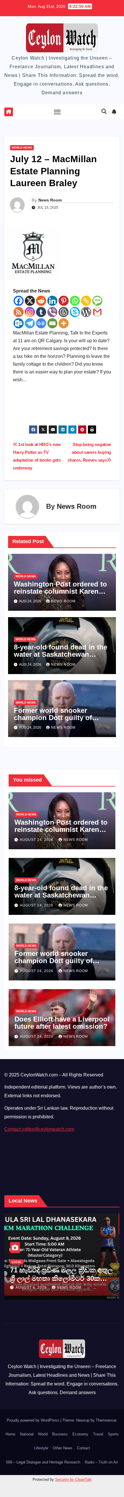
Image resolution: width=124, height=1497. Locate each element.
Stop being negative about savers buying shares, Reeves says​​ (89, 452)
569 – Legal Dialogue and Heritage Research (43, 1462)
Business (60, 1434)
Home (10, 1434)
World (43, 1434)
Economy (80, 1434)
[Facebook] (19, 301)
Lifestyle (41, 1448)
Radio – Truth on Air (101, 1462)
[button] (104, 111)
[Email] (52, 323)
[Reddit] (41, 301)
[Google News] (41, 323)
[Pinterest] (64, 301)
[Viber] (52, 312)
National (26, 1434)
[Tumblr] (41, 312)
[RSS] (19, 312)
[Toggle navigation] (57, 112)
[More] (64, 323)
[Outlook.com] (19, 323)
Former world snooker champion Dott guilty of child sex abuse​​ (53, 717)
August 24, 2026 (37, 840)
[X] (30, 301)
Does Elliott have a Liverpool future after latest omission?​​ (62, 1022)
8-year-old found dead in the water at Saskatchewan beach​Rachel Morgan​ (60, 654)
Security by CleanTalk (73, 1479)
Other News (62, 1448)
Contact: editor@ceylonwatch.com (39, 1129)
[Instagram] (30, 312)
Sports (113, 1434)
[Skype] (75, 312)
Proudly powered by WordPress (33, 1420)
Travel (98, 1434)
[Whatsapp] (75, 301)
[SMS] (97, 301)
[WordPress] (86, 312)
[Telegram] (30, 323)
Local (17, 1261)
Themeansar (106, 1420)
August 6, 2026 (32, 1287)
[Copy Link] (86, 301)
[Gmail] (97, 312)
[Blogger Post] (64, 312)
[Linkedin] (52, 301)
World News (22, 147)
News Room (50, 200)
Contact (83, 1448)
